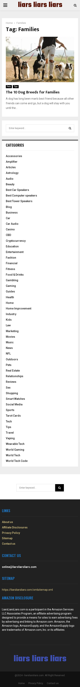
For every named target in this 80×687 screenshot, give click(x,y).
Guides (10, 291)
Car (8, 218)
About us (7, 522)
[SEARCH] (70, 128)
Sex (8, 387)
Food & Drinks (15, 274)
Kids (9, 319)
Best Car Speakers (17, 189)
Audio (9, 178)
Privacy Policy (11, 532)
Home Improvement (18, 308)
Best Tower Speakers (19, 201)
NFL (8, 353)
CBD (8, 235)
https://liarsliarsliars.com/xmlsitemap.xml (27, 589)
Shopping (12, 393)
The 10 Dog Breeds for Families (33, 92)
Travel (10, 432)
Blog (9, 206)
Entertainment (14, 252)
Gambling (12, 280)
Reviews (11, 381)
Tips (16, 86)
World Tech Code (17, 460)
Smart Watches (15, 398)
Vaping (10, 438)
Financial (11, 263)
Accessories (14, 156)
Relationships (14, 376)
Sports (10, 410)
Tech (9, 421)
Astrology (12, 172)
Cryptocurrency (16, 240)
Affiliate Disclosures (15, 527)
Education (12, 246)
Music (10, 342)
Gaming (11, 285)
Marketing (12, 331)
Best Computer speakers (21, 195)
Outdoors (12, 359)
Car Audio (12, 223)
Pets (9, 86)
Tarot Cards (13, 415)
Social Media (14, 404)
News (9, 347)
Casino (10, 229)
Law (8, 325)
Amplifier (11, 161)
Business (12, 212)
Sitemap (7, 538)
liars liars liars (40, 5)
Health (10, 297)
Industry (11, 314)
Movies (10, 336)
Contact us (8, 543)
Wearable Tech (15, 443)
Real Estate (13, 370)
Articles (11, 167)
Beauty (10, 184)
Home (10, 302)
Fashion (11, 257)
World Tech (13, 455)
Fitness (10, 269)
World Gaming (15, 449)
